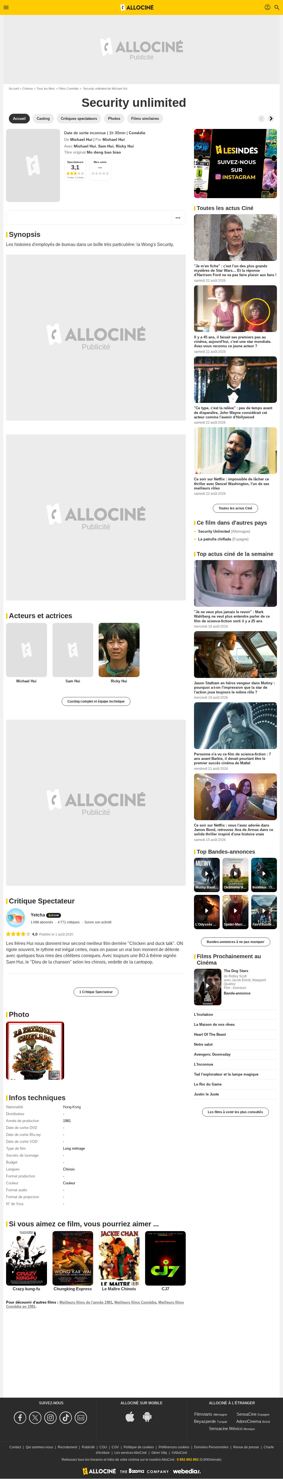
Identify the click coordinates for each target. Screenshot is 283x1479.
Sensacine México (225, 1428)
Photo (19, 1014)
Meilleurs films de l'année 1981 (85, 1302)
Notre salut (203, 1044)
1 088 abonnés (42, 922)
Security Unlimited (224, 531)
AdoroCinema (248, 1421)
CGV (115, 1447)
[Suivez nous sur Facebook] (21, 1417)
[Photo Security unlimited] (35, 1051)
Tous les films (45, 88)
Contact (15, 1447)
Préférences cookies (174, 1447)
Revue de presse (246, 1447)
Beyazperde (205, 1421)
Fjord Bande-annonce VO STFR (265, 924)
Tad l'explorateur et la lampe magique (226, 1074)
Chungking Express (73, 1288)
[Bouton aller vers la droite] (271, 118)
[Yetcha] (15, 917)
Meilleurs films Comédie (135, 1302)
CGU (103, 1447)
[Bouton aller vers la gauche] (261, 118)
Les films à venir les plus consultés (235, 1112)
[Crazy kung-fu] (26, 1258)
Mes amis (100, 162)
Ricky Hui (125, 146)
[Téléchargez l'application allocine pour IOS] (133, 1416)
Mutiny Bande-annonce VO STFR (207, 887)
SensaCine (246, 1414)
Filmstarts (203, 1414)
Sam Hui (106, 146)
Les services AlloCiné (130, 1453)
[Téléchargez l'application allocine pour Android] (150, 1416)
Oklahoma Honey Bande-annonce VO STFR (236, 887)
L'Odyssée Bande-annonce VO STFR (207, 924)
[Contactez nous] (82, 1417)
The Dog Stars (236, 971)
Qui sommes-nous (39, 1447)
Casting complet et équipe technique (96, 701)
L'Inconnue (203, 1064)
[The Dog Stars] (207, 987)
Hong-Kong (72, 1107)
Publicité (88, 1447)
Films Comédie (68, 88)
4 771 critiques (69, 922)
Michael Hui (81, 139)
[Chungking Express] (73, 1258)
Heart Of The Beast (210, 1034)
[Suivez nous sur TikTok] (66, 1417)
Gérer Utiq (159, 1453)
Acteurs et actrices (40, 616)
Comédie (137, 133)
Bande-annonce (237, 993)
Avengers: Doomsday (212, 1054)
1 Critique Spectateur (96, 992)
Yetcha (38, 915)
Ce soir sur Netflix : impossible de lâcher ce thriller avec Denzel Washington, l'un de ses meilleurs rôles (231, 483)
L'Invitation (203, 1014)
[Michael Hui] (26, 650)
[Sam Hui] (73, 650)
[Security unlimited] (33, 165)
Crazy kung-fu (26, 1288)
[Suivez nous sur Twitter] (36, 1417)
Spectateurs (75, 162)
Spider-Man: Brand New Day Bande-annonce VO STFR (236, 924)
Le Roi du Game (208, 1084)
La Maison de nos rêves (214, 1024)
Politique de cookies (139, 1447)
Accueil (14, 88)
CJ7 (165, 1288)
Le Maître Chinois (119, 1288)
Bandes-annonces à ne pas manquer (235, 942)
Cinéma (27, 88)
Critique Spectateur (42, 901)
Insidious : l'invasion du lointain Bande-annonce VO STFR (265, 887)
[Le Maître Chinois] (119, 1258)
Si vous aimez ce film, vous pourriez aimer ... (84, 1224)
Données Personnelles (211, 1447)
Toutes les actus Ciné (235, 508)
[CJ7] (165, 1258)
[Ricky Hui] (119, 650)
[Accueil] (136, 7)
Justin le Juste (206, 1094)
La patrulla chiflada (223, 539)
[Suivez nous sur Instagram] (51, 1417)
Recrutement (67, 1447)
